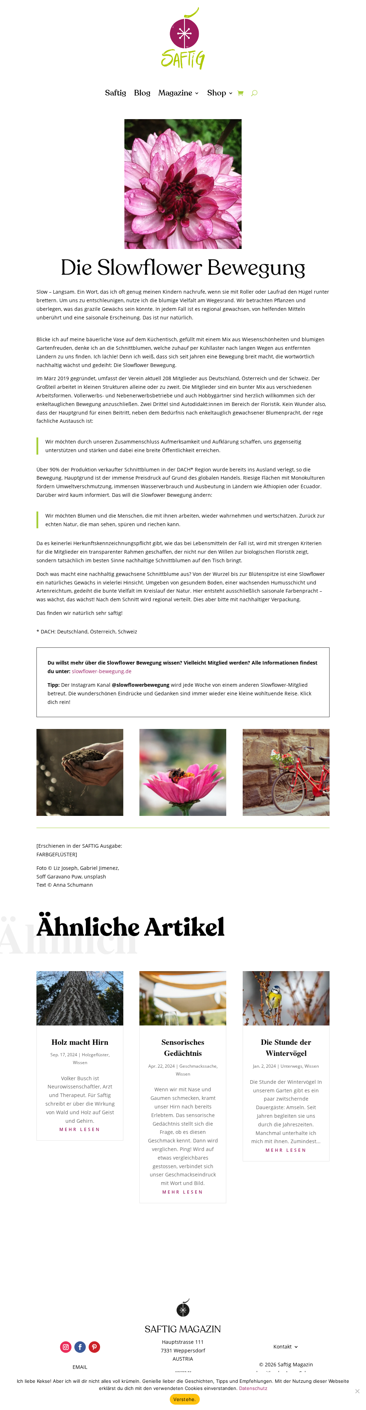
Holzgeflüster (95, 1055)
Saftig (115, 94)
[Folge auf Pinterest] (94, 1347)
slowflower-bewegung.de (102, 671)
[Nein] (357, 1391)
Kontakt (282, 1347)
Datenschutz (253, 1388)
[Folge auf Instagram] (65, 1347)
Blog (142, 94)
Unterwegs (291, 1066)
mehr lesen (79, 1129)
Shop (216, 94)
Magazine (175, 94)
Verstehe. (184, 1399)
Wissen (80, 1062)
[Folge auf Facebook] (80, 1347)
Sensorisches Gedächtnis (183, 1047)
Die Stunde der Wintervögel (286, 1047)
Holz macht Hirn (79, 1042)
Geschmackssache (198, 1066)
